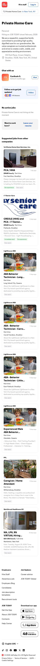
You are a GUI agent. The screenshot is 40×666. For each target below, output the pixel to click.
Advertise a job (8, 579)
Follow (31, 92)
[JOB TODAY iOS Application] (27, 611)
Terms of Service (21, 658)
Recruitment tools (9, 599)
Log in (33, 4)
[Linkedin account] (24, 650)
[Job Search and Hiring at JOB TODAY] (4, 4)
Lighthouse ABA (10, 251)
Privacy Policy (7, 658)
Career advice (27, 574)
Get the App (7, 610)
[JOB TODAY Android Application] (28, 617)
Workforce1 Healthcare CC (14, 509)
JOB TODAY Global (28, 579)
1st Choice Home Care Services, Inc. (17, 147)
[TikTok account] (3, 650)
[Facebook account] (11, 650)
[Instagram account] (7, 650)
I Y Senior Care (9, 195)
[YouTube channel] (15, 650)
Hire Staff (6, 574)
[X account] (20, 650)
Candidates (6, 588)
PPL (5, 457)
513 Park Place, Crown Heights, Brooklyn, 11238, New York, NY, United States (21, 57)
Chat (35, 77)
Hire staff (22, 4)
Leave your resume (28, 124)
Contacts (6, 619)
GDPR (32, 658)
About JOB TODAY (9, 614)
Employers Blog (8, 583)
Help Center (7, 623)
